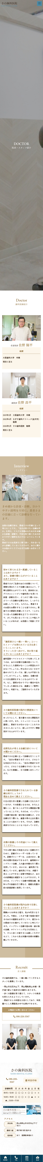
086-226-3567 (22, 1016)
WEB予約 (32, 1080)
